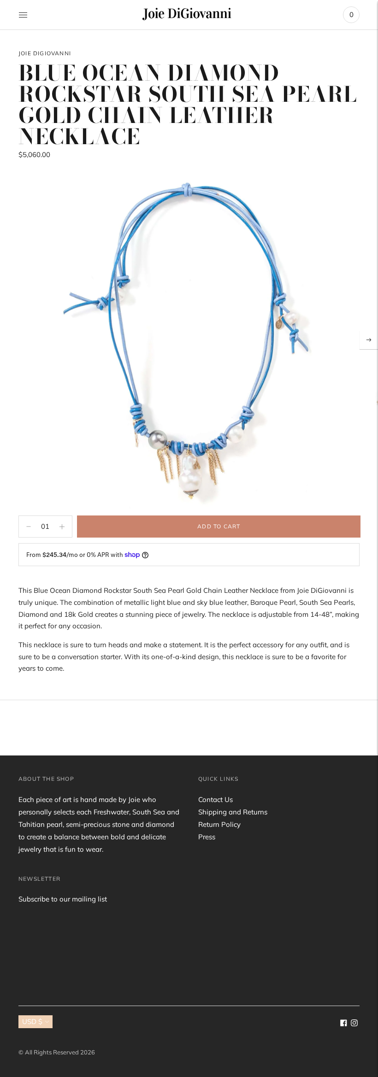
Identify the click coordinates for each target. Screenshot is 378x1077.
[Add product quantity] (28, 526)
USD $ (32, 1021)
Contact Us (215, 799)
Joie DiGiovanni (44, 53)
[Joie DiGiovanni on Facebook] (343, 1023)
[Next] (369, 340)
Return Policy (219, 824)
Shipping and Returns (232, 812)
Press (206, 836)
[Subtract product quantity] (62, 526)
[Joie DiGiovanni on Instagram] (354, 1023)
